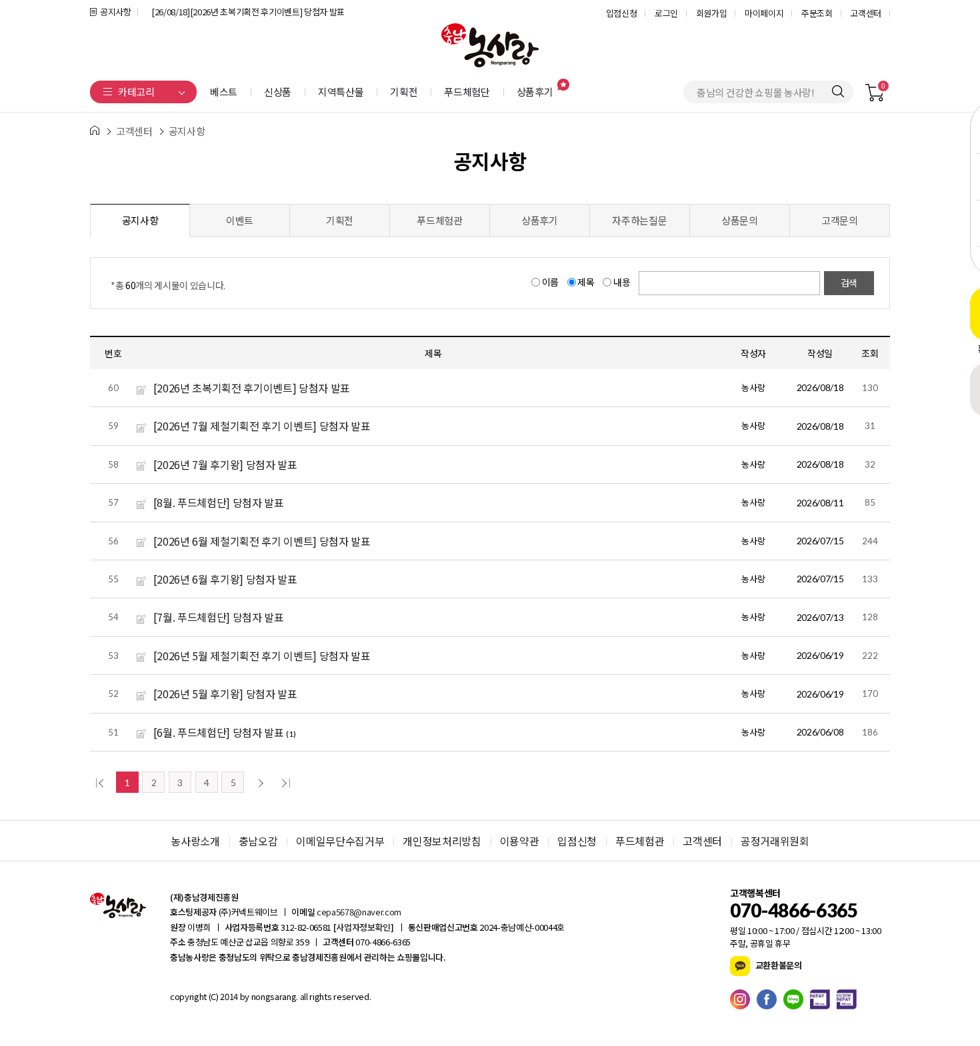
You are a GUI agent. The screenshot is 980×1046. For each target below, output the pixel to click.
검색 (849, 282)
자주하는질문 (639, 220)
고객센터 (865, 13)
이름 (550, 281)
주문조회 (817, 13)
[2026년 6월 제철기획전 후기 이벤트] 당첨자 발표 (262, 541)
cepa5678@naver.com (359, 911)
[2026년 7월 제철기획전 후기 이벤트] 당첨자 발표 (262, 426)
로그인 (666, 13)
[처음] (101, 782)
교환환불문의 (777, 964)
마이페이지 (764, 13)
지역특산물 (340, 92)
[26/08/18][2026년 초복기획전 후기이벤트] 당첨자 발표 (248, 11)
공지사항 (115, 11)
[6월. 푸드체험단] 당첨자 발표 (218, 732)
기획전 (403, 92)
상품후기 (535, 92)
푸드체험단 (466, 92)
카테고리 (136, 92)
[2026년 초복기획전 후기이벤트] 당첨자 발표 (251, 388)
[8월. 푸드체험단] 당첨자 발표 (218, 502)
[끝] (284, 782)
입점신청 (621, 13)
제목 (586, 281)
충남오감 (258, 841)
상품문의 (739, 220)
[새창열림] (743, 999)
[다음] (258, 782)
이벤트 (239, 220)
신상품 (277, 92)
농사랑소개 (195, 841)
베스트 (223, 92)
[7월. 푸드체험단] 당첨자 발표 (218, 617)
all (303, 996)
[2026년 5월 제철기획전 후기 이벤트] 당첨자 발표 (262, 656)
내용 (621, 281)
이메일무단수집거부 (340, 841)
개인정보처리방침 (442, 841)
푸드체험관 (439, 220)
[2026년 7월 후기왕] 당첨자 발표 (225, 464)
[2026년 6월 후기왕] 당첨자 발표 (225, 579)
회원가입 (711, 13)
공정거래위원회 (775, 841)
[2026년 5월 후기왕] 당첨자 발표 (225, 694)
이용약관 (519, 841)
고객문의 (839, 220)
